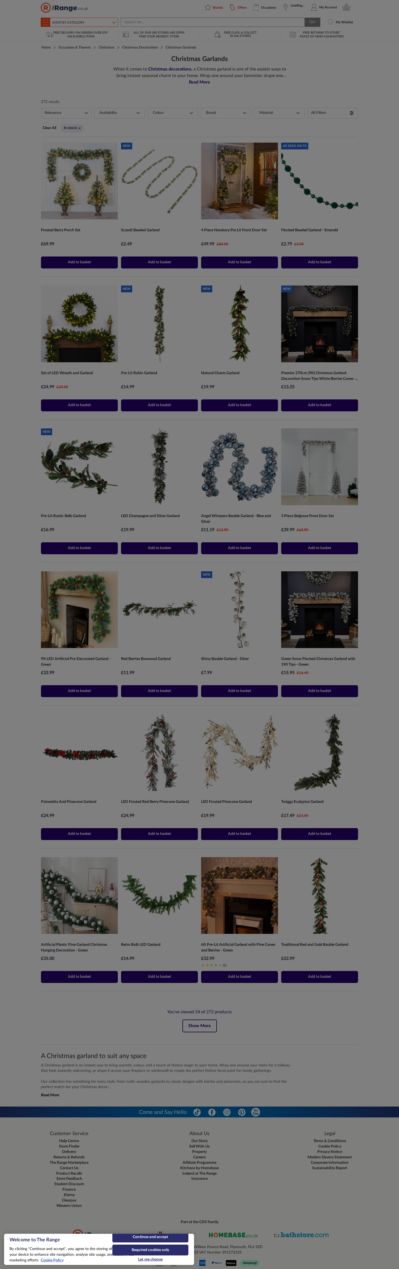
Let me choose (150, 1259)
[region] (99, 1249)
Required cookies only (150, 1250)
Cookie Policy (52, 1260)
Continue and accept (150, 1237)
